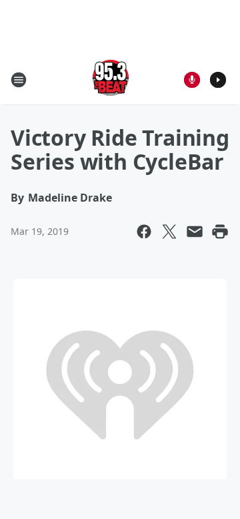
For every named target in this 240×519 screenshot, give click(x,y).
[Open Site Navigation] (19, 80)
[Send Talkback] (192, 80)
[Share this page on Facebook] (144, 231)
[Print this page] (220, 231)
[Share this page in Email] (194, 231)
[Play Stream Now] (218, 80)
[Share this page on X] (169, 231)
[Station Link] (111, 79)
